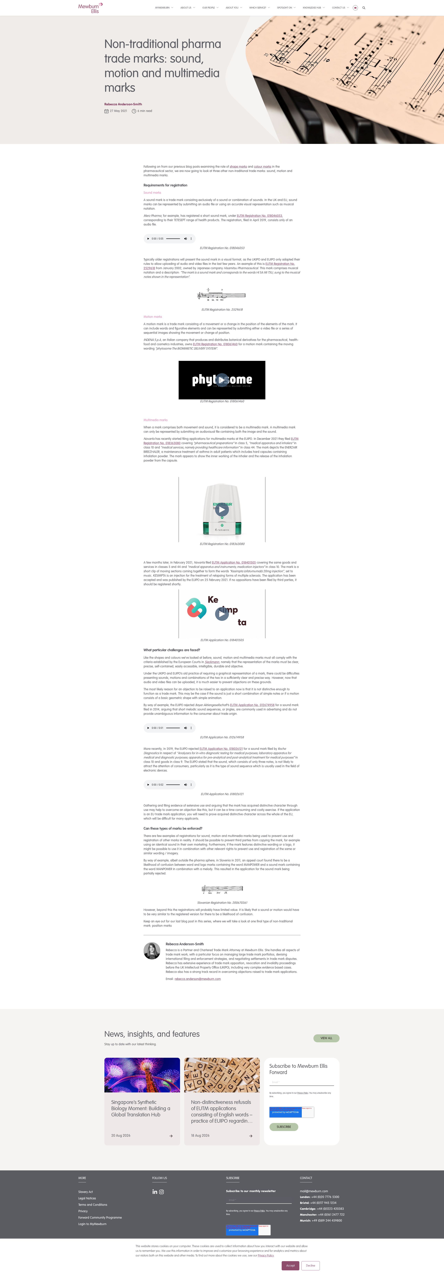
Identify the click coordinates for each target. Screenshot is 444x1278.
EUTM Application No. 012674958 (252, 705)
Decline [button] (310, 1265)
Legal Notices (87, 1198)
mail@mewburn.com (314, 1191)
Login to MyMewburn (92, 1224)
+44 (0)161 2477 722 (331, 1214)
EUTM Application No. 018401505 (234, 562)
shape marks (238, 166)
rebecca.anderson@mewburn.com (198, 979)
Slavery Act (85, 1192)
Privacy (83, 1211)
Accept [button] (290, 1265)
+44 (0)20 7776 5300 (325, 1197)
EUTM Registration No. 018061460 (215, 344)
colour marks (262, 166)
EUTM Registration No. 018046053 (259, 215)
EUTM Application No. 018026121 (221, 749)
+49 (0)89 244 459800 (327, 1220)
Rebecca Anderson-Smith (123, 104)
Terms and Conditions (92, 1204)
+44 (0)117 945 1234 (323, 1203)
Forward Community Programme (100, 1217)
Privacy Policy (266, 1255)
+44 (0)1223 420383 (330, 1208)
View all (326, 1038)
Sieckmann (212, 662)
